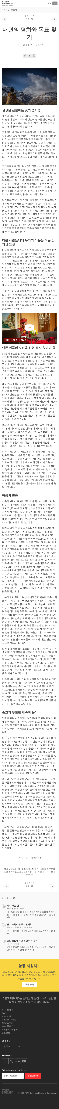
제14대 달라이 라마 (24, 45)
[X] (29, 56)
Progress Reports (10, 1029)
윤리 (27, 858)
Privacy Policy (9, 1020)
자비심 (20, 858)
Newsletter (7, 1023)
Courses (6, 1033)
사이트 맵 (6, 1016)
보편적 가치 (29, 16)
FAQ (4, 1013)
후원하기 (29, 984)
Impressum (52, 1093)
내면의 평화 (36, 858)
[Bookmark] (34, 56)
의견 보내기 (8, 1010)
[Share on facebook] (25, 56)
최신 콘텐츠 (8, 1026)
